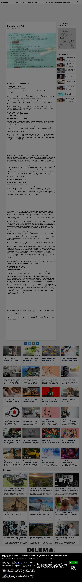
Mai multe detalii (19, 563)
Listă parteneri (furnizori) (42, 568)
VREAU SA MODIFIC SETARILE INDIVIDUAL (73, 568)
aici (6, 574)
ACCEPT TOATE (73, 562)
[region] (41, 567)
